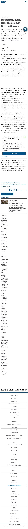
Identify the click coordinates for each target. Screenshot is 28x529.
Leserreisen (14, 476)
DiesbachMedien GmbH (14, 524)
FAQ (14, 507)
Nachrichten (14, 421)
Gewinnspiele (14, 473)
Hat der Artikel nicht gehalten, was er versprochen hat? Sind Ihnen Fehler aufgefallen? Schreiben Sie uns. (13, 184)
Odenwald (14, 427)
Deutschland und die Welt (14, 438)
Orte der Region (14, 430)
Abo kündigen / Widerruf (14, 485)
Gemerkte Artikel (14, 412)
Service (14, 480)
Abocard (14, 491)
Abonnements (14, 483)
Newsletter (14, 409)
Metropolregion (14, 432)
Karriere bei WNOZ (14, 521)
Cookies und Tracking (20, 526)
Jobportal (14, 502)
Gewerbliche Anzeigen (14, 494)
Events (14, 457)
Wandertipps (14, 462)
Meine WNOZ (14, 395)
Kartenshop (14, 459)
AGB (15, 526)
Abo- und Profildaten (14, 404)
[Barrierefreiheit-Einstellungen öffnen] (25, 29)
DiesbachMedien (14, 510)
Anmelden (14, 398)
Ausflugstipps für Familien (14, 465)
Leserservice (14, 488)
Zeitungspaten (14, 513)
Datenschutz (10, 526)
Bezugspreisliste (14, 519)
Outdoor (14, 470)
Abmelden (14, 417)
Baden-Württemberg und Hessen (14, 435)
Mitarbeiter (14, 516)
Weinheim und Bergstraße (14, 424)
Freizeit (14, 454)
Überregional (14, 450)
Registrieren (14, 401)
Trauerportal (14, 499)
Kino (14, 468)
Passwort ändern (14, 415)
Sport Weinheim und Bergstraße (14, 444)
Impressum (5, 156)
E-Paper (14, 406)
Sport (14, 442)
